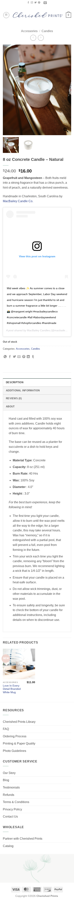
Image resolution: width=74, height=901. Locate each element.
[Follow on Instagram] (32, 2)
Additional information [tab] (23, 390)
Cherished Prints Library (19, 721)
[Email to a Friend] (18, 356)
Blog (6, 780)
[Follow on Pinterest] (39, 2)
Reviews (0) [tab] (14, 398)
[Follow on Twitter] (35, 2)
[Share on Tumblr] (33, 356)
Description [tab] (14, 382)
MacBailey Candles (38, 330)
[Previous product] (41, 38)
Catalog (8, 846)
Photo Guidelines (14, 750)
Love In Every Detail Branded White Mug (12, 689)
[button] (6, 15)
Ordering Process (14, 736)
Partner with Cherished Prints (22, 838)
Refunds (8, 794)
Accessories (29, 31)
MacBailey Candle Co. (18, 201)
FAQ (6, 729)
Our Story (9, 773)
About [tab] (10, 406)
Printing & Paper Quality (19, 743)
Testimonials (11, 787)
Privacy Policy (12, 809)
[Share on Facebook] (9, 356)
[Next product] (33, 38)
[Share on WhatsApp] (5, 356)
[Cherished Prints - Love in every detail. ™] (37, 15)
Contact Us (10, 816)
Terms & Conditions (16, 802)
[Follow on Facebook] (28, 2)
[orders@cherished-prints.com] (46, 2)
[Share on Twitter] (14, 356)
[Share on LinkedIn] (28, 356)
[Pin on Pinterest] (23, 356)
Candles (47, 31)
